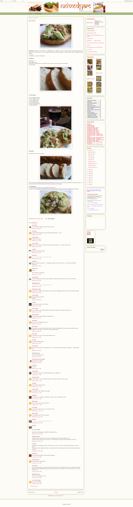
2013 (90, 179)
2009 (90, 171)
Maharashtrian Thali (91, 32)
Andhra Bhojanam (91, 30)
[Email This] (48, 218)
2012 (90, 177)
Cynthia (33, 371)
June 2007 (90, 157)
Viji (33, 383)
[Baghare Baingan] (98, 69)
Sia (32, 443)
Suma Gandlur (35, 480)
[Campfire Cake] (89, 69)
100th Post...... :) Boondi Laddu (94, 40)
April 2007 (90, 154)
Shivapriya (34, 377)
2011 (90, 175)
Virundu (88, 45)
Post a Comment (34, 486)
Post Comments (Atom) (58, 495)
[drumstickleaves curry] (89, 75)
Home (30, 13)
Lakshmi (34, 389)
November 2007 (92, 167)
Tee (33, 339)
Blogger (68, 504)
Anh (33, 231)
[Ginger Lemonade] (89, 92)
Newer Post (32, 492)
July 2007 (90, 159)
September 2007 (92, 163)
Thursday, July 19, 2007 (37, 457)
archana (33, 308)
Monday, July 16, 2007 (36, 228)
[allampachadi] (90, 78)
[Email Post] (46, 218)
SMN (33, 395)
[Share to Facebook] (52, 218)
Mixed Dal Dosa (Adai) (92, 51)
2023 (90, 184)
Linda (33, 407)
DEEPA (33, 401)
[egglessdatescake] (98, 80)
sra (32, 249)
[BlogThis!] (49, 218)
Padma (33, 326)
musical (33, 243)
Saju (33, 365)
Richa (33, 320)
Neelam (33, 413)
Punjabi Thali (90, 38)
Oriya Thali (89, 49)
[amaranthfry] (99, 73)
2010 (90, 173)
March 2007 (91, 152)
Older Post (80, 492)
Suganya (34, 277)
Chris (33, 225)
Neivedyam (88, 190)
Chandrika (34, 459)
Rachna (33, 345)
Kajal (33, 255)
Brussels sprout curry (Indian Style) (94, 47)
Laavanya (34, 314)
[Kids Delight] (98, 63)
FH (32, 302)
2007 (90, 150)
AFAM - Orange (90, 125)
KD (32, 419)
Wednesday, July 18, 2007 (37, 410)
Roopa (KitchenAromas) (37, 359)
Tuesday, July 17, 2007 (36, 374)
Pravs (33, 333)
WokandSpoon (35, 289)
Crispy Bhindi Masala (89, 233)
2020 (90, 182)
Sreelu (33, 268)
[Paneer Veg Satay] (89, 63)
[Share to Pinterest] (53, 218)
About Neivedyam (37, 13)
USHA (33, 453)
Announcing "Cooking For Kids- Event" (95, 42)
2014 (90, 181)
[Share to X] (51, 218)
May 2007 (90, 155)
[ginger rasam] (89, 86)
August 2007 (91, 161)
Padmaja (34, 295)
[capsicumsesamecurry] (98, 86)
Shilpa (33, 465)
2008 (90, 169)
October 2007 (91, 165)
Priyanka (34, 237)
